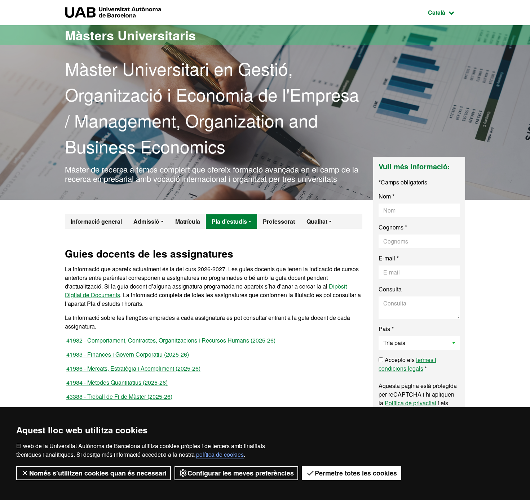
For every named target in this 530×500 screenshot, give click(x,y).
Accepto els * (407, 364)
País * (386, 329)
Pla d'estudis (229, 221)
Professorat (279, 221)
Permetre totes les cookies (356, 473)
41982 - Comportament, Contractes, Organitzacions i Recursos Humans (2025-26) (170, 340)
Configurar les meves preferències (240, 473)
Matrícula (187, 221)
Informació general (96, 221)
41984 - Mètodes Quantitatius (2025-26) (117, 382)
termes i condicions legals (407, 364)
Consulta (390, 289)
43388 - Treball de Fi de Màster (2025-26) (119, 396)
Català (446, 12)
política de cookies (220, 454)
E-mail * (389, 258)
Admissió (146, 221)
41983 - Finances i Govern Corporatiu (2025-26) (127, 354)
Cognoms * (393, 227)
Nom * (386, 196)
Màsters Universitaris (130, 35)
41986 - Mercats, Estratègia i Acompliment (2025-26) (133, 368)
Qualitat (316, 221)
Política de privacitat (410, 403)
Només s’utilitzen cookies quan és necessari (98, 473)
